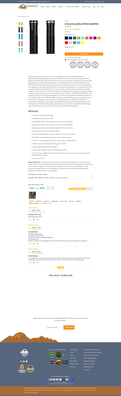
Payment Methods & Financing (92, 352)
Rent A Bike (73, 361)
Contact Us (86, 369)
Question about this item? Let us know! (48, 177)
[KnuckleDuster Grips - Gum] (24, 307)
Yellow (82, 42)
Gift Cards (73, 358)
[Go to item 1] (32, 195)
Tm (50, 203)
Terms (57, 383)
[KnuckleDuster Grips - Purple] (31, 307)
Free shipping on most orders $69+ (95, 1)
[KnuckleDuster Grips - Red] (34, 307)
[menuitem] (42, 6)
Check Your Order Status (90, 355)
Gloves (46, 201)
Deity (67, 21)
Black (66, 38)
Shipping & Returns (37, 174)
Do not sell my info (69, 383)
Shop (71, 355)
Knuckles (63, 201)
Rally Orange (99, 38)
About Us (73, 367)
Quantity (69, 47)
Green (74, 38)
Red (66, 42)
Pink (91, 38)
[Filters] (87, 189)
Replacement (34, 203)
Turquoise (78, 42)
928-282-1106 (22, 1)
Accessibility (62, 383)
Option (71, 201)
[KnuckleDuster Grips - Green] (22, 307)
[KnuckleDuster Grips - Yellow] (22, 309)
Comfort (38, 201)
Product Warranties (89, 364)
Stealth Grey (74, 42)
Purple (95, 38)
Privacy (49, 383)
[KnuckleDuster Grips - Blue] (20, 307)
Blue (70, 38)
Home (19, 16)
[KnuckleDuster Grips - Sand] (36, 307)
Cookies (53, 383)
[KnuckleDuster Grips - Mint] (25, 307)
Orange (87, 38)
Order (78, 201)
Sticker (44, 203)
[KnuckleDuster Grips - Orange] (27, 307)
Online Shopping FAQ (89, 358)
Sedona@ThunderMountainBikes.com (39, 1)
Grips (31, 201)
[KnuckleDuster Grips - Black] (18, 307)
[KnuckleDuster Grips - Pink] (29, 307)
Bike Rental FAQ (88, 367)
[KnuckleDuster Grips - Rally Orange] (32, 307)
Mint (82, 38)
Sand (70, 42)
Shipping (54, 201)
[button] (69, 29)
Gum (78, 38)
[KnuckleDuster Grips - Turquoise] (20, 309)
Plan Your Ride (74, 364)
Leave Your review (77, 188)
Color (70, 34)
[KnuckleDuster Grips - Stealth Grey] (18, 309)
